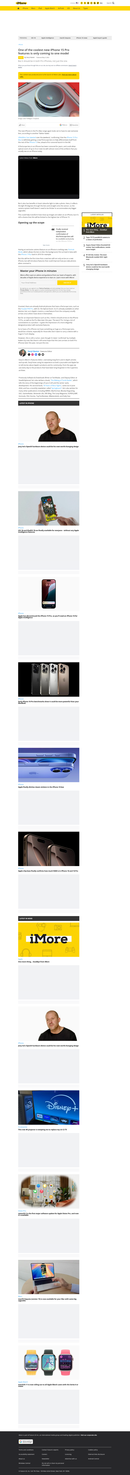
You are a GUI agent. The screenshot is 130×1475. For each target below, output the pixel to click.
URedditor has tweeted (27, 137)
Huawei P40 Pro (27, 309)
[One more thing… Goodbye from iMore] (97, 225)
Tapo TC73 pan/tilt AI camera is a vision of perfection (98, 239)
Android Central (93, 1459)
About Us (76, 8)
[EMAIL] (43, 354)
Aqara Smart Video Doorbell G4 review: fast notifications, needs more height (98, 247)
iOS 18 (33, 38)
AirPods (61, 8)
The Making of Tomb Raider (61, 380)
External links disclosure (96, 1454)
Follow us (64, 125)
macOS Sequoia (65, 38)
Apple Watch (50, 8)
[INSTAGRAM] (33, 354)
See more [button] (46, 245)
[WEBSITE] (40, 354)
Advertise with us (71, 1459)
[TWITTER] (29, 354)
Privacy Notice (24, 290)
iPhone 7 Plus (26, 254)
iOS (68, 8)
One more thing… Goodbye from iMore (96, 231)
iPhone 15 (33, 142)
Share (23, 125)
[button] (110, 3)
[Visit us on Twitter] (85, 3)
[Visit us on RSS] (94, 3)
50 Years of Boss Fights (52, 385)
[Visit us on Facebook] (81, 3)
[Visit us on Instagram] (91, 3)
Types (85, 8)
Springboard (56, 388)
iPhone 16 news (81, 38)
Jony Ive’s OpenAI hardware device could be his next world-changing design (98, 267)
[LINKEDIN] (36, 354)
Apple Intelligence (47, 38)
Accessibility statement (26, 1454)
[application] (48, 177)
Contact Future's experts (50, 1450)
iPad (40, 8)
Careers (44, 1454)
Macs (33, 8)
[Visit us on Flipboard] (98, 3)
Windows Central (24, 1463)
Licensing (68, 1454)
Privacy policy (69, 1450)
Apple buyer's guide (100, 38)
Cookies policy (93, 1450)
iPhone (25, 8)
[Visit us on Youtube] (88, 3)
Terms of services (44, 288)
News (21, 58)
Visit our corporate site (89, 1435)
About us (22, 1459)
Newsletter (75, 125)
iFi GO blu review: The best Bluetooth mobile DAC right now (96, 257)
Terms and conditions (26, 1450)
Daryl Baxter (30, 57)
